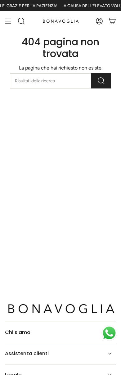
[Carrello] (112, 21)
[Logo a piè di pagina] (60, 308)
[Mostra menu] (8, 21)
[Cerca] (101, 80)
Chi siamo (17, 332)
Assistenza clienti (27, 353)
